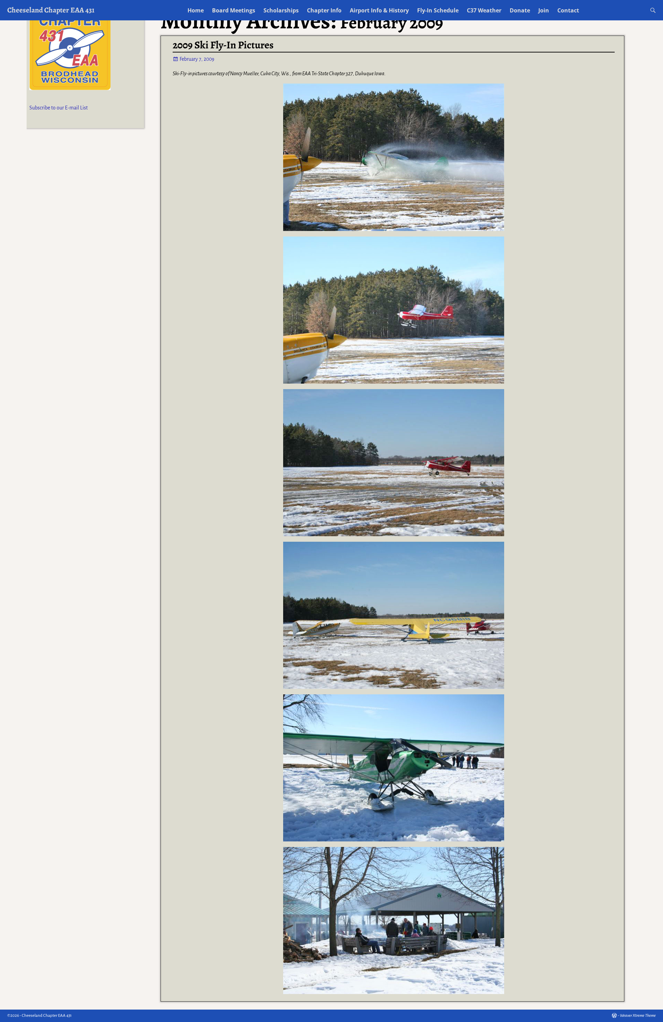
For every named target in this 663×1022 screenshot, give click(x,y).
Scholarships (281, 10)
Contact (568, 10)
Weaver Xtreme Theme (638, 1015)
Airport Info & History (379, 10)
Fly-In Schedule (438, 10)
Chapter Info (324, 10)
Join (543, 10)
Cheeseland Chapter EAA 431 (51, 10)
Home (196, 10)
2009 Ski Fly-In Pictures (223, 45)
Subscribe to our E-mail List (58, 107)
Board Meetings (233, 10)
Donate (520, 10)
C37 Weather (484, 10)
